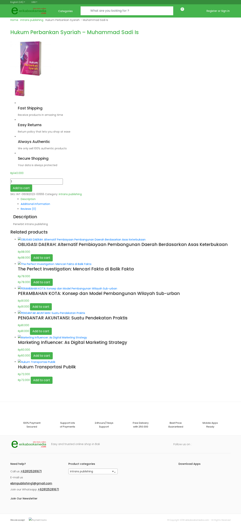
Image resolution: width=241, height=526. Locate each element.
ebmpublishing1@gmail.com (31, 483)
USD (33, 2)
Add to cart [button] (41, 258)
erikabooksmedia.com (197, 519)
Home (14, 20)
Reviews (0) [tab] (28, 209)
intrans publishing (31, 20)
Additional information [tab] (35, 204)
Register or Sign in (218, 11)
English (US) (16, 2)
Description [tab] (28, 199)
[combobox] (93, 471)
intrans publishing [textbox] (92, 471)
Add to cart (21, 188)
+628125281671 (31, 471)
